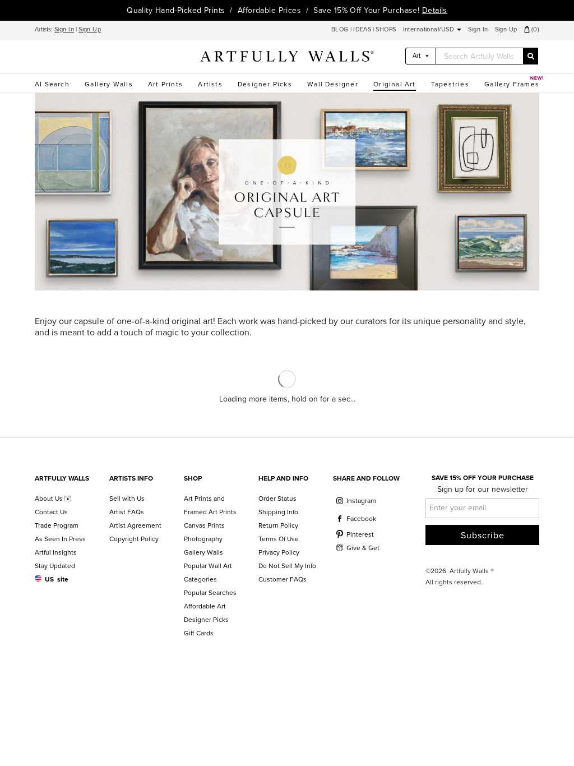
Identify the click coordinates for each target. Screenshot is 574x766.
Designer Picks (265, 84)
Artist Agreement (135, 525)
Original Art (394, 84)
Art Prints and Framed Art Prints (210, 505)
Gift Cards (199, 633)
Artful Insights (56, 552)
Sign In (64, 29)
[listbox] (420, 56)
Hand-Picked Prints (190, 10)
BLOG (340, 29)
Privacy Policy (278, 552)
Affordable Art (205, 606)
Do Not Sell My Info (287, 566)
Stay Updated (55, 566)
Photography (203, 539)
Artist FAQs (126, 512)
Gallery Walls (109, 84)
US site (56, 579)
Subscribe (482, 535)
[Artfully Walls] (287, 58)
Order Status (277, 498)
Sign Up (89, 29)
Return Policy (278, 525)
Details (434, 10)
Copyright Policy (134, 539)
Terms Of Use (278, 539)
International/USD (429, 29)
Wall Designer (332, 84)
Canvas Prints (204, 525)
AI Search (52, 84)
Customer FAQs (282, 579)
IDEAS (362, 29)
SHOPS (386, 29)
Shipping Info (278, 512)
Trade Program (56, 525)
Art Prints (165, 84)
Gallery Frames (511, 84)
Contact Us (51, 512)
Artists (210, 84)
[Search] (530, 56)
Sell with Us (127, 498)
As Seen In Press (60, 539)
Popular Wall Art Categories (208, 572)
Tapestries (450, 84)
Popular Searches (210, 593)
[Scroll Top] (550, 742)
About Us (49, 498)
